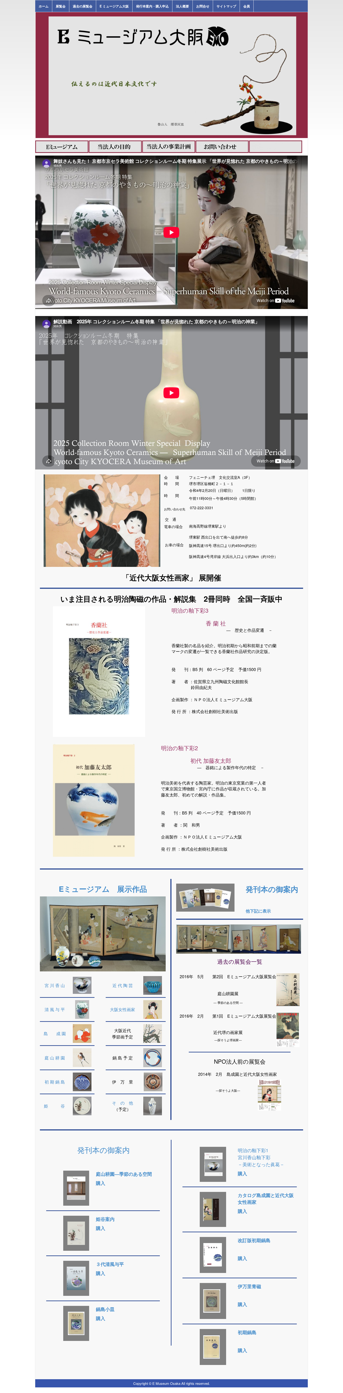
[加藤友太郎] (94, 799)
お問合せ (202, 6)
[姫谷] (82, 1106)
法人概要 (182, 6)
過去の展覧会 (82, 6)
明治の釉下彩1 (253, 1150)
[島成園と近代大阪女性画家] (211, 1208)
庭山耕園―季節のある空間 (124, 1174)
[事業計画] (169, 146)
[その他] (152, 1105)
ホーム (44, 6)
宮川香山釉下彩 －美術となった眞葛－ (261, 1161)
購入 (242, 1211)
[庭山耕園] (82, 1057)
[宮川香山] (82, 985)
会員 (246, 6)
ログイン (302, 1390)
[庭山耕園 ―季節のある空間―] (76, 1187)
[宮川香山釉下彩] (213, 1163)
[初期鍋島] (82, 1081)
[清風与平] (82, 1009)
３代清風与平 (110, 1264)
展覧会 (61, 6)
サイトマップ (226, 6)
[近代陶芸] (152, 985)
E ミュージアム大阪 (114, 6)
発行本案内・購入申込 (152, 6)
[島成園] (82, 1033)
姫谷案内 (105, 1219)
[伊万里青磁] (211, 1300)
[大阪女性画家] (152, 1009)
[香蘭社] (99, 671)
